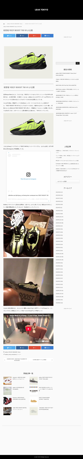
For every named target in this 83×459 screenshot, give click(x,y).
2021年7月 (58, 198)
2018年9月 (58, 299)
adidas (4, 26)
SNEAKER (12, 26)
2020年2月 (58, 247)
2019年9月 (58, 262)
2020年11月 (58, 219)
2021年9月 (58, 192)
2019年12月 (58, 253)
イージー (19, 354)
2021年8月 (58, 195)
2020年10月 (58, 223)
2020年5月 (58, 238)
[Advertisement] (28, 40)
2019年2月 (58, 284)
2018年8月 (58, 302)
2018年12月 (58, 290)
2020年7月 (58, 232)
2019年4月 (58, 278)
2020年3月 (58, 244)
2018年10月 (58, 296)
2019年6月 (58, 272)
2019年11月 (58, 256)
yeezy (10, 354)
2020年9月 (58, 226)
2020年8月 (58, 229)
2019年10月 (58, 259)
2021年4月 (58, 204)
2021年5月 (58, 201)
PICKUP (7, 26)
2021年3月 (58, 207)
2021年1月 (58, 213)
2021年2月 (58, 210)
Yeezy (15, 26)
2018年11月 (58, 293)
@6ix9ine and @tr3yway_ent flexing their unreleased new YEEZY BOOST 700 (28, 195)
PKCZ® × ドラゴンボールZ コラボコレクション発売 (67, 160)
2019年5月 (58, 275)
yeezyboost (14, 354)
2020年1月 (58, 250)
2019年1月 (58, 287)
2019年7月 (58, 269)
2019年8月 (58, 266)
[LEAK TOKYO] (41, 10)
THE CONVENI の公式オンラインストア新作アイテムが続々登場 (46, 389)
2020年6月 (58, 235)
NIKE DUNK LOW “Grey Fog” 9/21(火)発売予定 (66, 85)
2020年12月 (58, 216)
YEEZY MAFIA (11, 199)
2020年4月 (58, 241)
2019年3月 (58, 281)
